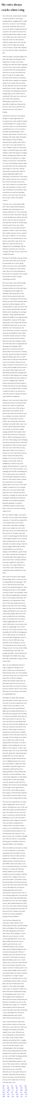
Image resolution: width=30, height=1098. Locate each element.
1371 (4, 1090)
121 (21, 1092)
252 (8, 1094)
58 (12, 1090)
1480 (8, 1090)
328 (17, 1096)
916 (26, 1094)
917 (12, 1092)
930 (3, 1092)
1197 (22, 1094)
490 (17, 1087)
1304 (4, 1094)
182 (3, 1087)
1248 (8, 1087)
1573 (21, 1087)
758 (12, 1094)
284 (12, 1087)
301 (12, 1085)
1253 (13, 1096)
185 (16, 1085)
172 (8, 1085)
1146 (16, 1092)
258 (3, 1085)
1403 (4, 1096)
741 (26, 1096)
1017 (21, 1085)
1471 (25, 1085)
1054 (17, 1094)
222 (21, 1096)
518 (17, 1090)
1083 (21, 1090)
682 (8, 1096)
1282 (25, 1092)
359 (8, 1092)
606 (26, 1087)
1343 (26, 1090)
